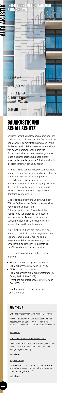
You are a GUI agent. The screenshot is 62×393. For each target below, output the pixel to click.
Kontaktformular (15, 292)
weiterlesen (15, 332)
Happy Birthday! (17, 360)
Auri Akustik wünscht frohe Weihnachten (28, 338)
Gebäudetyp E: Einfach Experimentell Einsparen (31, 314)
